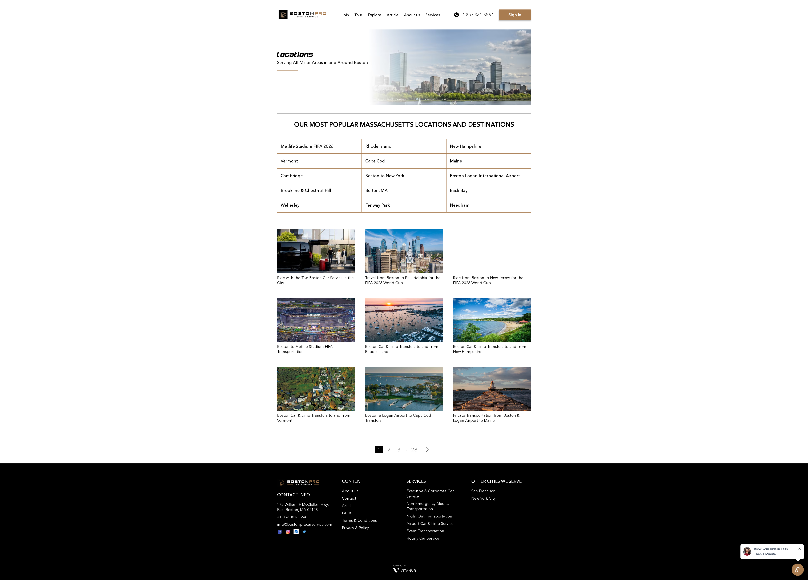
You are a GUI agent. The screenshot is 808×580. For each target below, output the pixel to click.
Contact (349, 498)
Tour (358, 15)
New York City (483, 498)
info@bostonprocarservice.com (304, 524)
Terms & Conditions (359, 520)
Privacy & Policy (355, 527)
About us (412, 15)
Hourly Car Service (423, 538)
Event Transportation (425, 531)
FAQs (346, 513)
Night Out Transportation (429, 516)
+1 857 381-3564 (477, 14)
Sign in (514, 14)
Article (393, 15)
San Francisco (483, 491)
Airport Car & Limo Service (430, 523)
